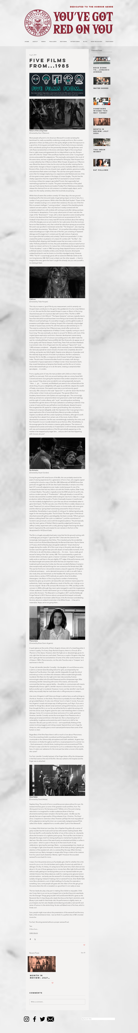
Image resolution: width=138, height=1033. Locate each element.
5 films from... (33, 929)
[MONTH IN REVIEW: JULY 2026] (42, 964)
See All (83, 953)
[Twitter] (42, 1019)
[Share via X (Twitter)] (35, 939)
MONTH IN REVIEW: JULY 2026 (39, 976)
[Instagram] (26, 1019)
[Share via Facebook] (30, 939)
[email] (50, 1019)
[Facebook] (34, 1019)
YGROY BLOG (33, 933)
